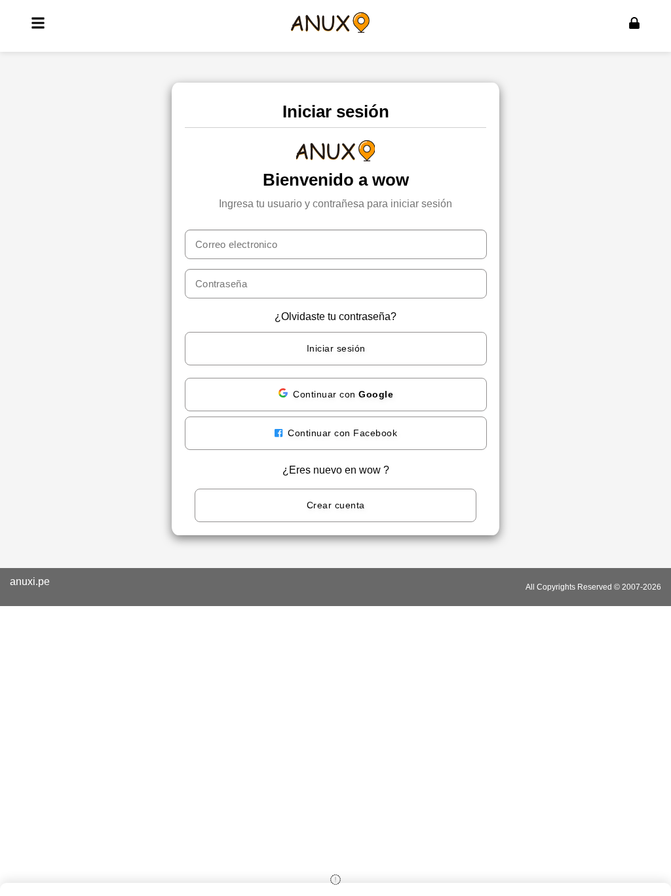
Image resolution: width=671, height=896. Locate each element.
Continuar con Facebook (341, 433)
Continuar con (343, 394)
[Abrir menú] (38, 23)
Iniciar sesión (336, 348)
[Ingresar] (634, 23)
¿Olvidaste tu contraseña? (335, 316)
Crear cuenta (336, 505)
